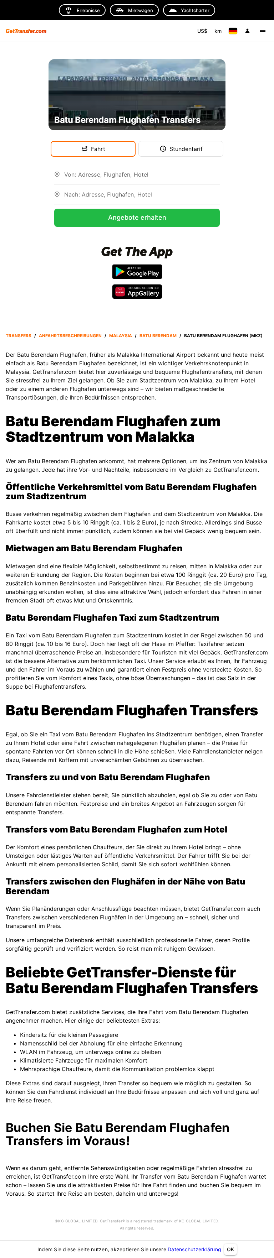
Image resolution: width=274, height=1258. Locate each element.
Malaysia (120, 335)
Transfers (18, 335)
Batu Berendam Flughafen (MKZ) (223, 335)
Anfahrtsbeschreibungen (70, 335)
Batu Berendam (158, 335)
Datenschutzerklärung (194, 1249)
